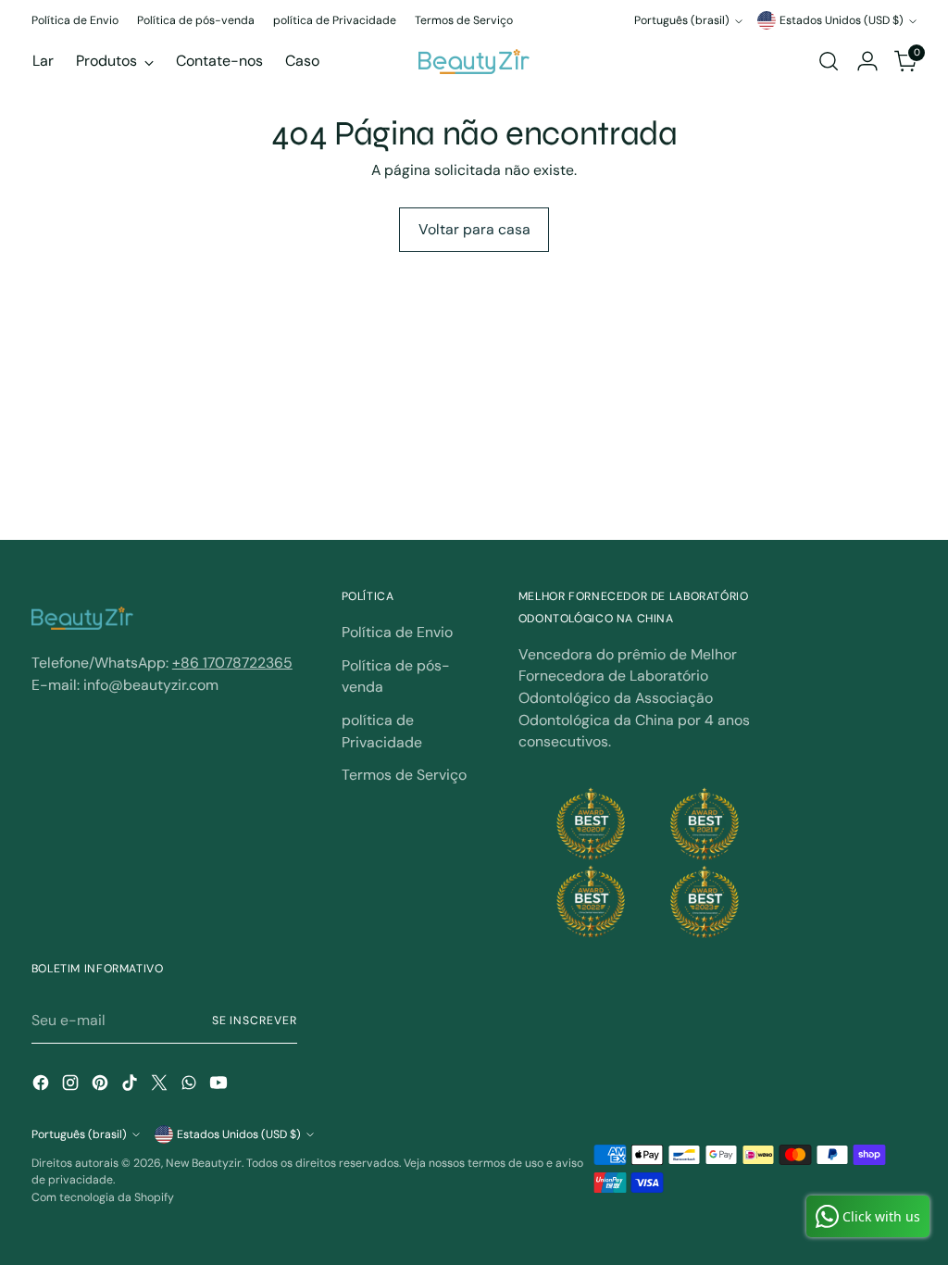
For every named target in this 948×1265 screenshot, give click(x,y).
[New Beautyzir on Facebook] (42, 1085)
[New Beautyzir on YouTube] (220, 1085)
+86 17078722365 (232, 662)
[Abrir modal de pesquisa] (828, 61)
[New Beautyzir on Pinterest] (102, 1085)
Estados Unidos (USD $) (842, 20)
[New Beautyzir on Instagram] (72, 1085)
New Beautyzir (204, 1163)
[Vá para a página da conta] (867, 61)
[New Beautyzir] (474, 61)
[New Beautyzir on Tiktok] (131, 1085)
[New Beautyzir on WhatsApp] (191, 1085)
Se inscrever (254, 1020)
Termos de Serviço (404, 774)
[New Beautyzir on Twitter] (161, 1085)
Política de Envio (397, 632)
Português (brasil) (682, 20)
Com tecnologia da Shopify (102, 1197)
